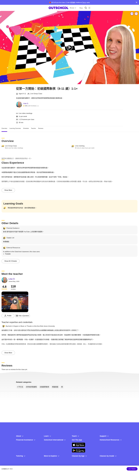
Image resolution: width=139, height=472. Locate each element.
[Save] (136, 13)
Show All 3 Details (10, 261)
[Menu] (89, 8)
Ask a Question (24, 316)
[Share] (132, 13)
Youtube (8, 254)
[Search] (86, 8)
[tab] (4, 128)
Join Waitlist (132, 469)
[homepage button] (58, 8)
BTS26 (72, 2)
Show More (8, 190)
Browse (72, 8)
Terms (84, 2)
